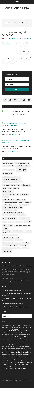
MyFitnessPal (5, 228)
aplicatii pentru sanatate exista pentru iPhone (11, 185)
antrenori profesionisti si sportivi (8, 170)
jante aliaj (28, 222)
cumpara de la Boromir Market (19, 215)
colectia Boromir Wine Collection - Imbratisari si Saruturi (13, 212)
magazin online (7, 225)
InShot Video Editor (19, 222)
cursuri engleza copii (9, 218)
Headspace (5, 222)
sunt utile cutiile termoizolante (8, 242)
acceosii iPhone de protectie (8, 163)
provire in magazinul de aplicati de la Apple (11, 237)
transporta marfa (6, 247)
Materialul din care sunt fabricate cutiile (22, 225)
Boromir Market (16, 188)
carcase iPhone (5, 197)
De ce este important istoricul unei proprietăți (13, 303)
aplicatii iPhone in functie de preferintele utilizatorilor (12, 182)
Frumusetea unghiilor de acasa (15, 34)
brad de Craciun (8, 191)
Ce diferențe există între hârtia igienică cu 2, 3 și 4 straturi (15, 307)
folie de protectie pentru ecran (24, 218)
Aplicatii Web (26, 185)
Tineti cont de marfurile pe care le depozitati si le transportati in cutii (15, 245)
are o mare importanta (7, 188)
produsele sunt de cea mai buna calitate (10, 234)
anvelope (21, 169)
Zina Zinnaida (17, 8)
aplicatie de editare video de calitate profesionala (12, 176)
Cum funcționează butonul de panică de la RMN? (14, 290)
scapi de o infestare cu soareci (8, 240)
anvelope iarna (7, 174)
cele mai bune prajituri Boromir (25, 202)
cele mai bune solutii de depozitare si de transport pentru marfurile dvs (16, 204)
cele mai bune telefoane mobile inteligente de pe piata (12, 207)
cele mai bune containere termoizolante (10, 202)
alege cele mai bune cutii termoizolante (22, 163)
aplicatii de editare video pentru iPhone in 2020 (11, 179)
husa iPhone (11, 222)
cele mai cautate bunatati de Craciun (9, 210)
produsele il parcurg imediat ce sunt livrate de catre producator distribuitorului (14, 232)
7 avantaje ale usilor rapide (21, 111)
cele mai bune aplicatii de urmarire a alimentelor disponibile (14, 199)
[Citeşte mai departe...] (8, 63)
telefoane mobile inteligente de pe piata (23, 242)
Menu (18, 2)
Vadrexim (7, 251)
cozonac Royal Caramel (7, 215)
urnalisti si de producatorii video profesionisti (19, 247)
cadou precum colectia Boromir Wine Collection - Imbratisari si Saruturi (16, 194)
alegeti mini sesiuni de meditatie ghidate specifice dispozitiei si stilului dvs (16, 165)
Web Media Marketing (20, 382)
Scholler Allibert (19, 240)
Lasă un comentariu (26, 38)
